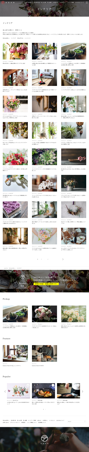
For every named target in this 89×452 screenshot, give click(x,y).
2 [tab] (45, 409)
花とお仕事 (43, 2)
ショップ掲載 (70, 2)
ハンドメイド (28, 38)
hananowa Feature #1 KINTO (38, 365)
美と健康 (49, 2)
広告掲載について (42, 422)
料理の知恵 (40, 400)
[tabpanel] (19, 395)
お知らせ (39, 420)
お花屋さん (55, 2)
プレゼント (40, 324)
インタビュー (63, 2)
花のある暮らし (29, 2)
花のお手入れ (20, 38)
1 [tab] (43, 409)
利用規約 (23, 422)
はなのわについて (79, 2)
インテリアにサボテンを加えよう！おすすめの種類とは (73, 89)
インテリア (13, 38)
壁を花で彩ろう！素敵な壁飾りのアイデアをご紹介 (14, 63)
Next (82, 391)
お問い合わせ (6, 422)
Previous (5, 391)
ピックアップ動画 (32, 420)
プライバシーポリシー (15, 422)
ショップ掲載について (32, 422)
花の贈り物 (37, 2)
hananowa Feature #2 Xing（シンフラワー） (12, 365)
